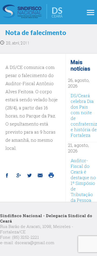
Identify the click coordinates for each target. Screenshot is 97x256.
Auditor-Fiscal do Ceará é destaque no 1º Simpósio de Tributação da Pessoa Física (83, 183)
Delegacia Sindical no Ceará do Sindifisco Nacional (33, 11)
